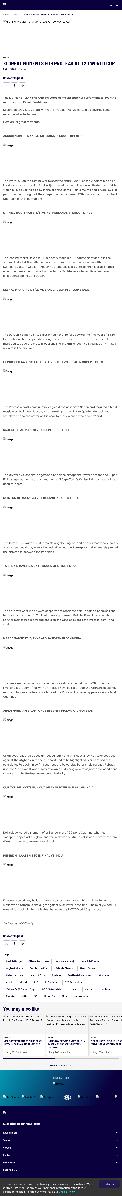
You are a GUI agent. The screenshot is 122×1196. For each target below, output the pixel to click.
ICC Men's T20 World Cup (20, 989)
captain (89, 989)
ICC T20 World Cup (52, 989)
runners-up (81, 996)
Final (65, 996)
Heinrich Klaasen (91, 961)
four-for (11, 996)
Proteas (56, 975)
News (16, 14)
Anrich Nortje (14, 961)
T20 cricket (51, 982)
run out (74, 989)
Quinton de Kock (39, 968)
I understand (109, 1184)
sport (9, 982)
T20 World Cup (73, 982)
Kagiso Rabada (14, 968)
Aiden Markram (15, 975)
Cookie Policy (67, 1191)
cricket (23, 982)
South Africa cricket (80, 975)
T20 (36, 982)
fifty (25, 996)
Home (6, 14)
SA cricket (104, 975)
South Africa (37, 975)
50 (35, 996)
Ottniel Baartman (38, 961)
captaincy (107, 989)
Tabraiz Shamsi (64, 968)
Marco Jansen (88, 968)
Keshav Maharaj (65, 961)
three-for (49, 996)
